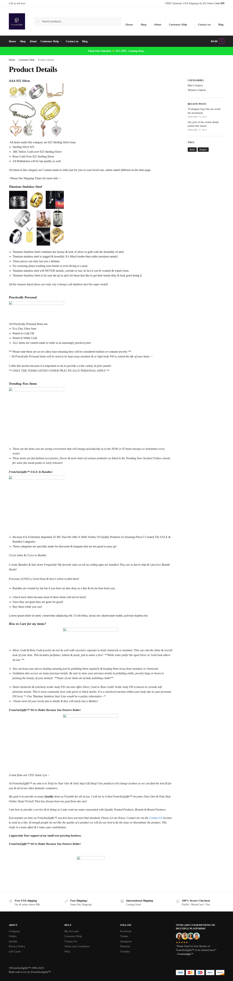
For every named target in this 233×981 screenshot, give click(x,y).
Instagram (126, 941)
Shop (143, 24)
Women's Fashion (197, 90)
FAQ (67, 951)
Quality (13, 941)
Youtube (125, 951)
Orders (13, 936)
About (157, 24)
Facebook (126, 931)
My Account (71, 931)
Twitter (124, 936)
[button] (217, 41)
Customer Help (178, 24)
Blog (221, 24)
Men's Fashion (195, 85)
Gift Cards (15, 951)
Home (129, 24)
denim (192, 149)
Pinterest (125, 946)
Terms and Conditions (77, 946)
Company (14, 931)
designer (203, 149)
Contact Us (155, 817)
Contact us (204, 24)
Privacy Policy (17, 946)
